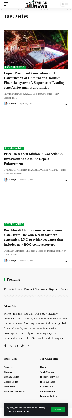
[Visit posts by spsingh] (6, 103)
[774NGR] (36, 4)
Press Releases (14, 67)
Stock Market (14, 148)
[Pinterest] (22, 346)
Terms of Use (23, 411)
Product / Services (35, 289)
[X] (11, 346)
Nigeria (53, 289)
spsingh (13, 103)
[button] (58, 409)
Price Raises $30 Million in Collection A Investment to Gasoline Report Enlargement (33, 158)
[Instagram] (16, 346)
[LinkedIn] (28, 346)
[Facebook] (5, 346)
